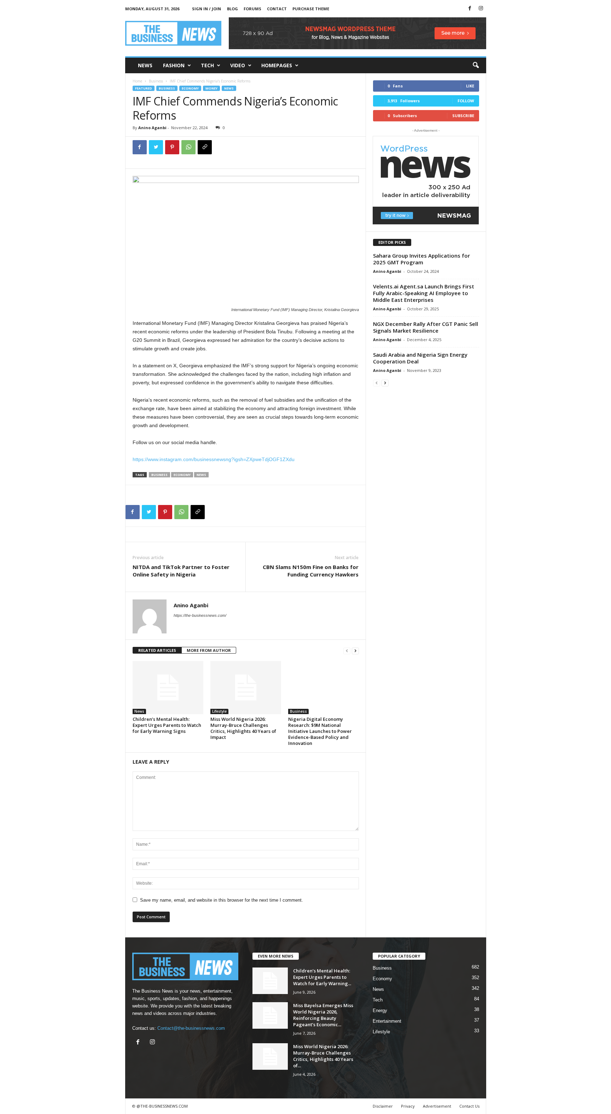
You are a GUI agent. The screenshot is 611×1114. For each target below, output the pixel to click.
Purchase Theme (310, 8)
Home (137, 81)
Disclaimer (383, 1106)
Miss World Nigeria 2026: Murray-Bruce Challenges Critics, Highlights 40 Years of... (323, 1056)
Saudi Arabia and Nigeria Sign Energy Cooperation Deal (420, 358)
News (145, 65)
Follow (466, 100)
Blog (232, 8)
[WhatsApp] (188, 147)
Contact (277, 8)
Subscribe (463, 115)
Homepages (276, 65)
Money (211, 88)
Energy (380, 1010)
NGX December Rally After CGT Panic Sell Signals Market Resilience (425, 327)
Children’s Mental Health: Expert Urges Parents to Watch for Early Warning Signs (167, 725)
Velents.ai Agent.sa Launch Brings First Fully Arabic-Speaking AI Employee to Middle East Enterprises (423, 293)
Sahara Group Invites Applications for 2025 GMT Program (421, 259)
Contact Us (469, 1106)
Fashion (174, 65)
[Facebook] (470, 9)
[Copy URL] (205, 147)
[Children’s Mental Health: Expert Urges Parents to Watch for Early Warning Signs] (168, 687)
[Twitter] (156, 147)
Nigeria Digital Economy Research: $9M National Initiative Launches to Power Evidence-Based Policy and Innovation (320, 731)
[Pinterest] (172, 147)
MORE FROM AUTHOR (209, 650)
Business (156, 81)
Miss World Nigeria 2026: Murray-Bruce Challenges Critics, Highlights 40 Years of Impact (243, 728)
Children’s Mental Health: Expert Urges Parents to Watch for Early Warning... (322, 977)
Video (237, 65)
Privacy (408, 1106)
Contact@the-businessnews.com (191, 1028)
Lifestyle (219, 711)
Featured (143, 88)
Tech (207, 65)
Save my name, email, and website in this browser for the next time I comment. (221, 900)
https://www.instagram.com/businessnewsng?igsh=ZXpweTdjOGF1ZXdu (214, 459)
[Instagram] (481, 9)
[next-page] (355, 650)
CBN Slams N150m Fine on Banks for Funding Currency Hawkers (311, 570)
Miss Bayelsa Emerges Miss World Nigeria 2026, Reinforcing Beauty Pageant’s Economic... (323, 1015)
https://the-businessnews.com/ (200, 615)
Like (470, 85)
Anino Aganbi (152, 127)
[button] (475, 65)
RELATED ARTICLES (157, 650)
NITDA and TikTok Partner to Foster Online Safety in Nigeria (181, 570)
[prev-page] (346, 650)
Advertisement (437, 1106)
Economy (190, 88)
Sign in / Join (206, 8)
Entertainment (387, 1021)
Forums (252, 8)
